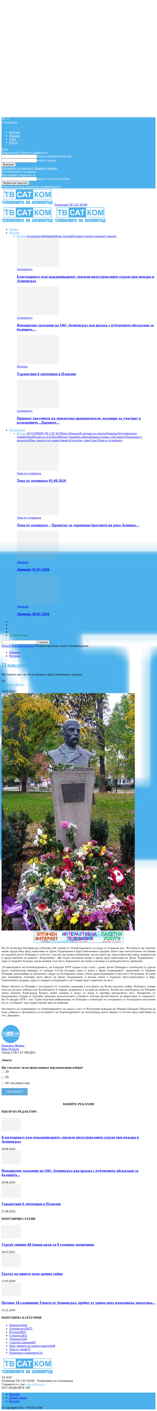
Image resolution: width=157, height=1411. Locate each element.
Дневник (111, 433)
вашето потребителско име (54, 156)
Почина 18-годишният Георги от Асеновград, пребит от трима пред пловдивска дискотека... (78, 1303)
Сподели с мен (80, 440)
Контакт (14, 132)
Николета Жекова (13, 684)
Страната (110, 236)
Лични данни (18, 1397)
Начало (14, 229)
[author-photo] (11, 1042)
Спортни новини (93, 236)
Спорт (94, 440)
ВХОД (13, 142)
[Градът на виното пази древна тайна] (11, 1266)
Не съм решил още (17, 1083)
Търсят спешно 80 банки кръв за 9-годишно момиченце (48, 1245)
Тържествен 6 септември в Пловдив (46, 374)
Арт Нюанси (71, 433)
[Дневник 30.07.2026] (38, 603)
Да (7, 1071)
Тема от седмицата (110, 440)
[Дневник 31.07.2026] (38, 558)
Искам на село (42, 436)
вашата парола (46, 160)
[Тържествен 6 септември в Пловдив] (38, 363)
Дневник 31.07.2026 (33, 569)
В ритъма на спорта (92, 433)
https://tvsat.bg (10, 1049)
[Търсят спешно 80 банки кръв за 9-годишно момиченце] (11, 1237)
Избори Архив (61, 236)
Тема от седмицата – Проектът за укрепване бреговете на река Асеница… (78, 525)
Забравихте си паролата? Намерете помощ (29, 168)
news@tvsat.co (36, 1384)
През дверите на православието (49, 440)
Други (121, 433)
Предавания (17, 430)
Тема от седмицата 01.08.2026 (41, 481)
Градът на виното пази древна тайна (32, 1274)
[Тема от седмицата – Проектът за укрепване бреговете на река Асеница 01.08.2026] (38, 514)
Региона (76, 236)
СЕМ (12, 139)
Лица (54, 436)
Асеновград (34, 236)
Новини (14, 232)
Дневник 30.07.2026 (33, 614)
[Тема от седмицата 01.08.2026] (38, 469)
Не (7, 1077)
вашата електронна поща (53, 178)
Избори (47, 236)
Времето (14, 625)
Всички (22, 236)
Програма (15, 631)
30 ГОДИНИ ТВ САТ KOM (45, 433)
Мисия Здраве (67, 436)
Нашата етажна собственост (108, 436)
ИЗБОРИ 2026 (18, 621)
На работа (83, 436)
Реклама (14, 135)
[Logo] (28, 222)
